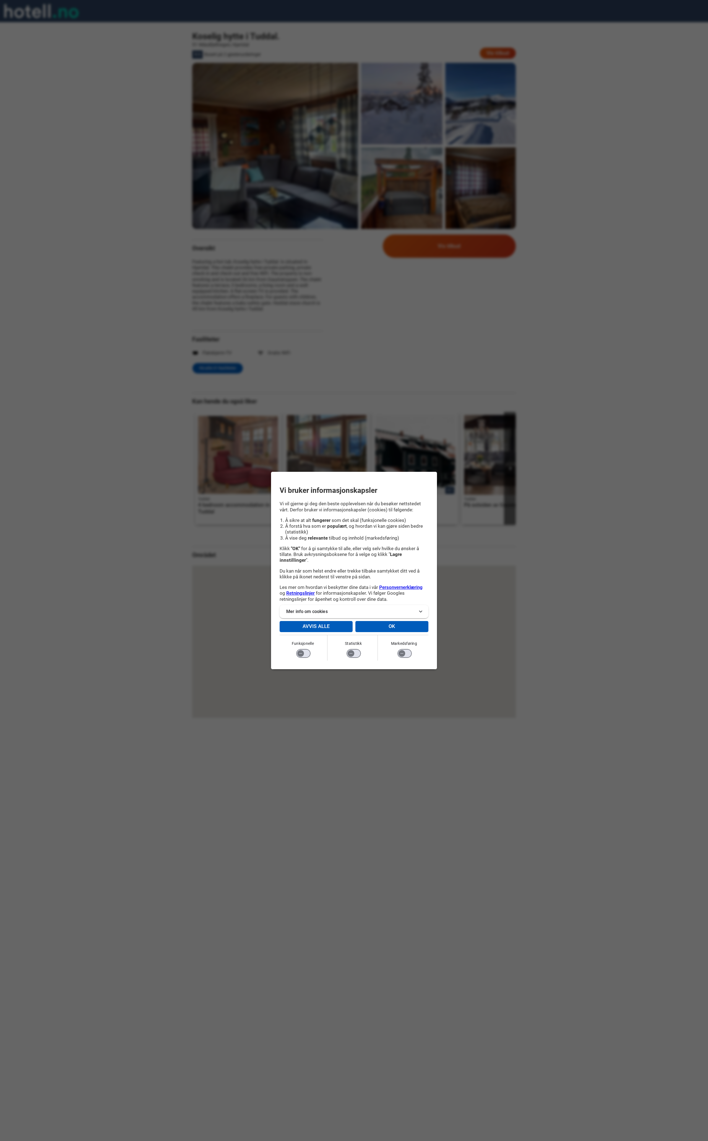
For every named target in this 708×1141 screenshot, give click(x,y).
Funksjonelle (303, 643)
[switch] (303, 653)
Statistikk (353, 643)
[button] (354, 611)
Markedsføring (404, 643)
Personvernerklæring (401, 587)
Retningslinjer (300, 593)
